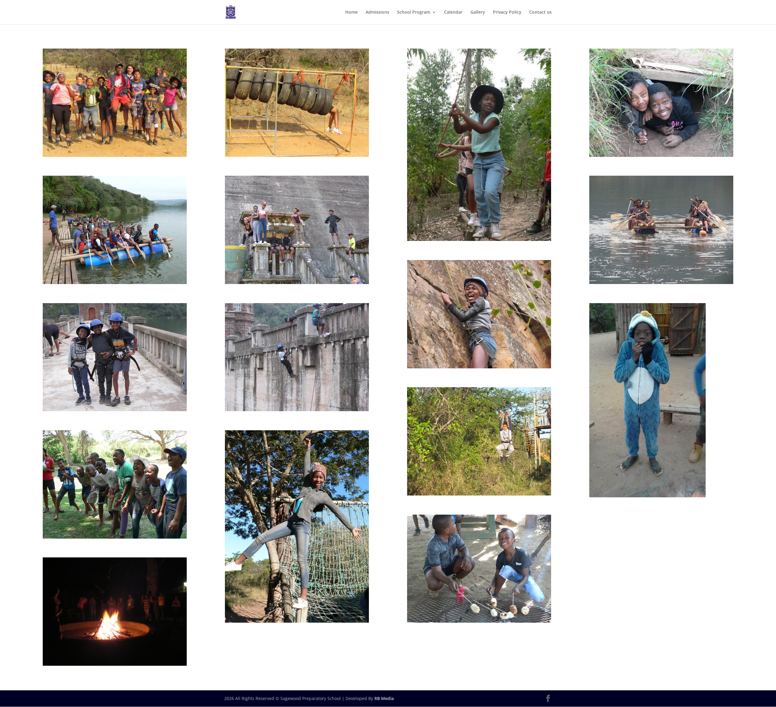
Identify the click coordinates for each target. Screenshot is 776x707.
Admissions (377, 12)
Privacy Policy (507, 12)
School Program (413, 12)
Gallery (477, 12)
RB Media (384, 698)
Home (351, 12)
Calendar (453, 12)
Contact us (540, 12)
